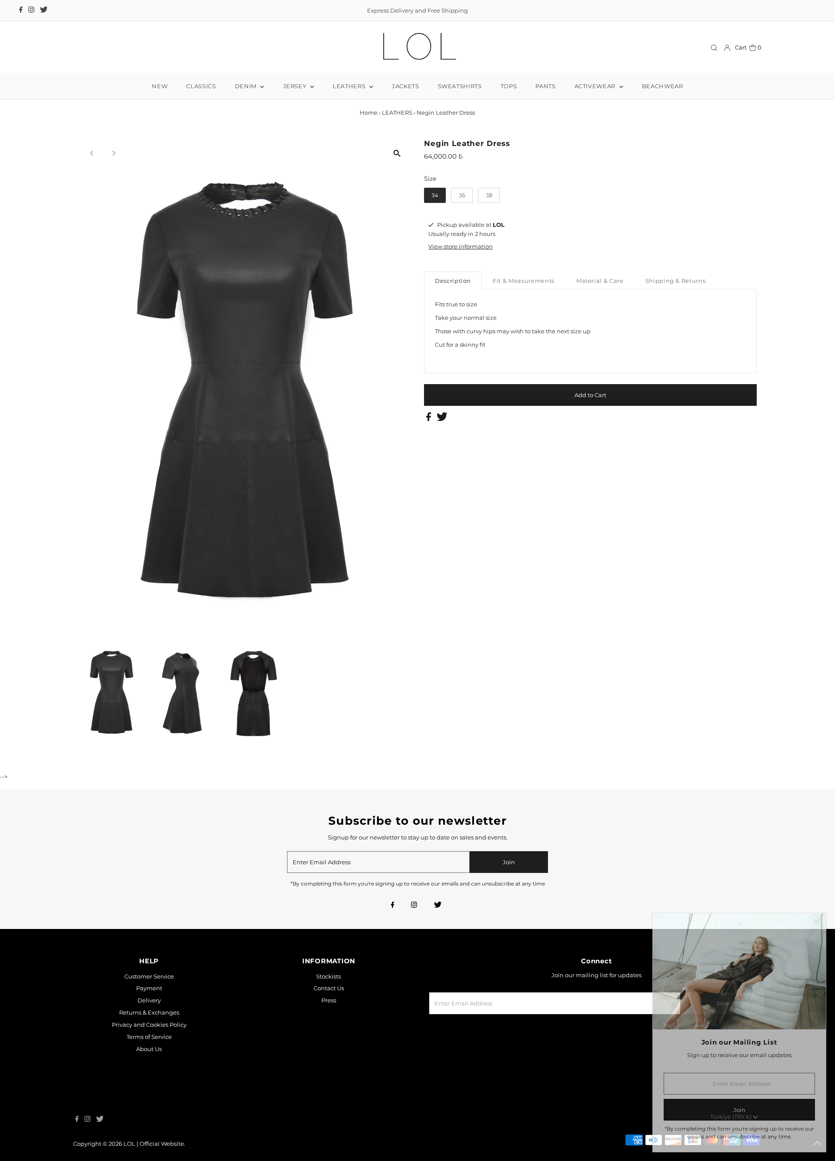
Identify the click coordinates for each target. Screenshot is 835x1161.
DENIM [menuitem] (246, 86)
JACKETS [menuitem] (405, 86)
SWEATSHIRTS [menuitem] (460, 86)
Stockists (328, 976)
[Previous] (92, 153)
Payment (149, 988)
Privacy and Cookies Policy (149, 1024)
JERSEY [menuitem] (295, 86)
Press (328, 1000)
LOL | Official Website (154, 1143)
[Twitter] (44, 10)
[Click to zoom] (397, 153)
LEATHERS (397, 112)
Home (368, 112)
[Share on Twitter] (442, 418)
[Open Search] (714, 47)
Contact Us (329, 988)
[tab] (453, 280)
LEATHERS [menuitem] (350, 86)
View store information (460, 246)
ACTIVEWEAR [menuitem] (595, 86)
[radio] (435, 195)
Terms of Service (149, 1036)
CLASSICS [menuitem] (201, 86)
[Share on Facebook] (429, 418)
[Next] (114, 153)
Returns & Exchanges (149, 1012)
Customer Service (149, 976)
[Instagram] (31, 10)
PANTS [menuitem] (545, 86)
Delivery (149, 1000)
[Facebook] (21, 10)
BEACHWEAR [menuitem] (662, 86)
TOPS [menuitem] (509, 86)
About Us (149, 1048)
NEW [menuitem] (159, 86)
